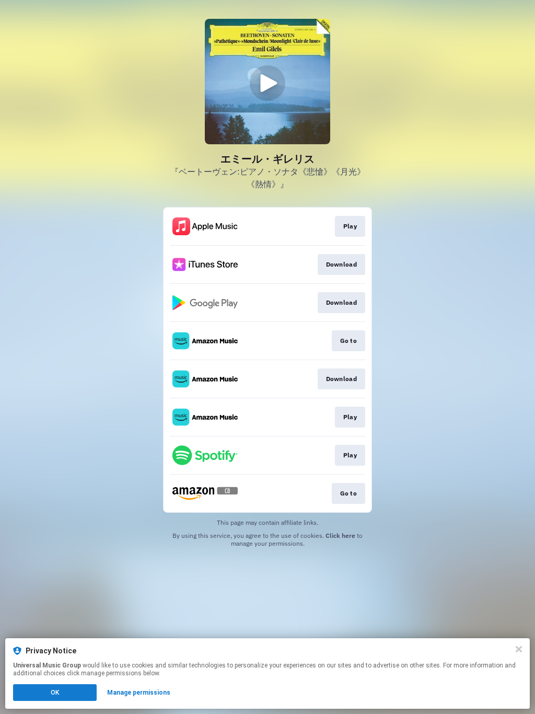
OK (55, 692)
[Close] (518, 649)
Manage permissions (138, 692)
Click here (340, 535)
